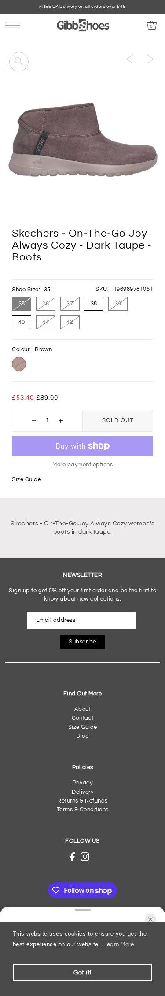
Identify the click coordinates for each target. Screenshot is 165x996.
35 (21, 304)
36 (45, 304)
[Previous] (129, 59)
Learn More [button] (118, 945)
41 (45, 322)
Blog (82, 736)
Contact (83, 718)
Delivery (82, 792)
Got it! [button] (82, 972)
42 (69, 322)
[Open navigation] (15, 25)
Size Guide (26, 480)
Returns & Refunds (82, 801)
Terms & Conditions (83, 810)
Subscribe (82, 642)
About (82, 709)
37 (69, 304)
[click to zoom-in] (19, 61)
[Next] (150, 59)
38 (94, 304)
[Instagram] (85, 856)
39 (118, 304)
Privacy (83, 783)
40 (21, 322)
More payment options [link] (82, 464)
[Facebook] (72, 856)
